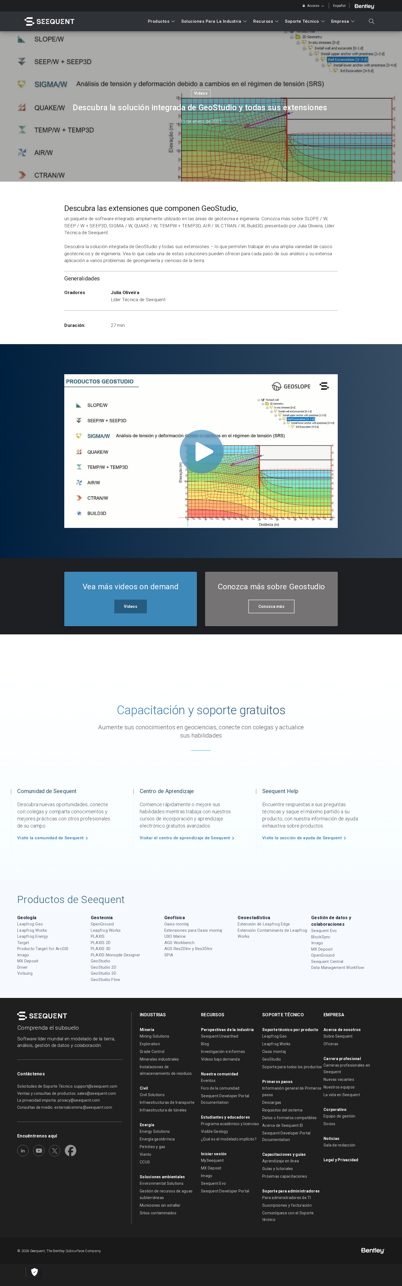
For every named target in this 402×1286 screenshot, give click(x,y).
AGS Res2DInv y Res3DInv (188, 948)
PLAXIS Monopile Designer (115, 955)
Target (23, 942)
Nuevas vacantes (339, 1079)
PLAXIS (98, 936)
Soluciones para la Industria (211, 21)
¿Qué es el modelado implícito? (229, 1139)
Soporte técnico (302, 21)
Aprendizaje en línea (280, 1161)
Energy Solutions (155, 1131)
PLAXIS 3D (100, 948)
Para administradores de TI (286, 1197)
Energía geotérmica (157, 1139)
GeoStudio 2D (103, 967)
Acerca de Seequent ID (282, 1125)
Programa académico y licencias (230, 1124)
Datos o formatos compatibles (289, 1118)
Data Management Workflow (337, 967)
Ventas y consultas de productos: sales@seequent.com (66, 1093)
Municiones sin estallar (160, 1205)
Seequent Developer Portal (225, 1191)
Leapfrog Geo (30, 924)
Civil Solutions (152, 1095)
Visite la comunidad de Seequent (50, 837)
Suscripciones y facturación (287, 1205)
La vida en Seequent (342, 1095)
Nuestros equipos (339, 1087)
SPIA (168, 955)
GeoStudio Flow (105, 979)
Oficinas (331, 1044)
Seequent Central (327, 961)
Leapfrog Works (32, 930)
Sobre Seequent (338, 1036)
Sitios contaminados (158, 1213)
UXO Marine (175, 936)
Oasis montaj (176, 924)
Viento (146, 1154)
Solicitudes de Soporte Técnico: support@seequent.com (67, 1086)
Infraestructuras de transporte (167, 1102)
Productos (159, 21)
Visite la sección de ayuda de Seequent (302, 837)
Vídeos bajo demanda (220, 1059)
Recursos (263, 21)
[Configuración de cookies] (34, 1272)
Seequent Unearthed (219, 1036)
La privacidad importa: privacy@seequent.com (58, 1100)
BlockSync (320, 936)
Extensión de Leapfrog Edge (264, 924)
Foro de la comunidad (220, 1088)
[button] (130, 606)
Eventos (208, 1080)
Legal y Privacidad (341, 1160)
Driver (22, 967)
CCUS (145, 1162)
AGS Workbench (179, 942)
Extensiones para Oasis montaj (193, 930)
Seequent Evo (324, 930)
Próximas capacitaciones (284, 1176)
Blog (205, 1044)
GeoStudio (100, 961)
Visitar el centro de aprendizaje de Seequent (185, 837)
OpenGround (102, 924)
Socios (330, 1124)
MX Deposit (28, 961)
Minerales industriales (159, 1059)
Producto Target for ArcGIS (43, 948)
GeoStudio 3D (103, 973)
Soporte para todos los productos (292, 1067)
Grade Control (152, 1051)
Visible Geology (214, 1131)
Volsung (25, 973)
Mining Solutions (154, 1036)
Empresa (340, 21)
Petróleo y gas (152, 1147)
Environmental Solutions (161, 1183)
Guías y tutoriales (277, 1168)
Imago (23, 955)
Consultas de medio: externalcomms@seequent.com (64, 1107)
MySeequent (212, 1160)
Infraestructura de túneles (163, 1110)
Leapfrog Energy (32, 936)
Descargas (271, 1102)
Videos (201, 93)
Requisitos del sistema (282, 1110)
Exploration (150, 1044)
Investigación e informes (223, 1051)
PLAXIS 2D (100, 942)
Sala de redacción (339, 1145)
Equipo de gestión (339, 1116)
